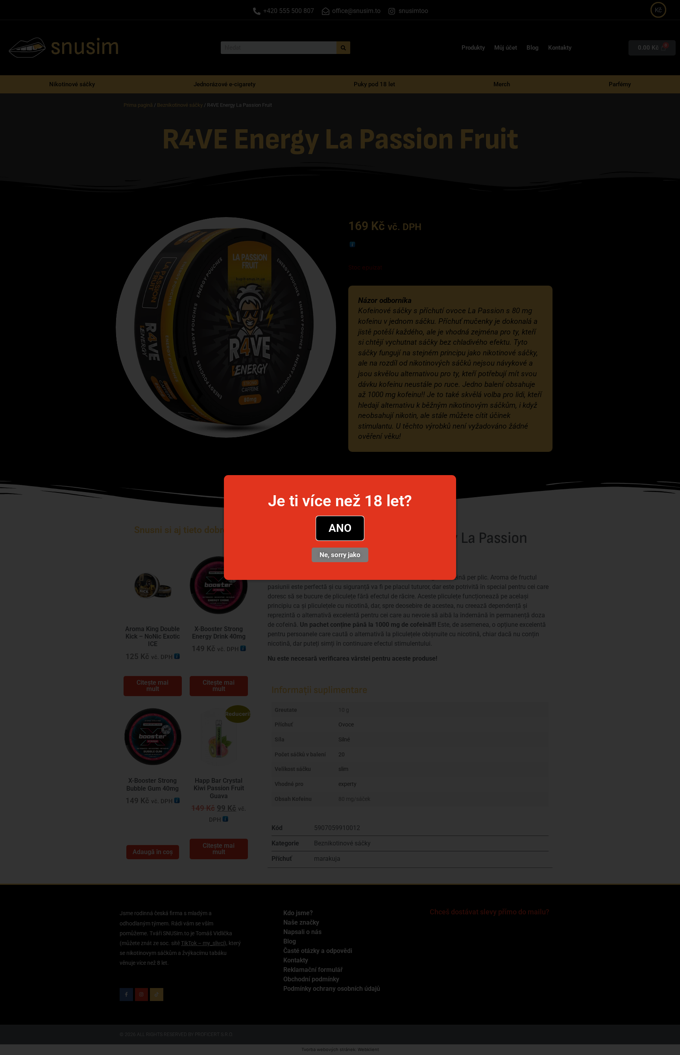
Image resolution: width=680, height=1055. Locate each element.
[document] (340, 527)
